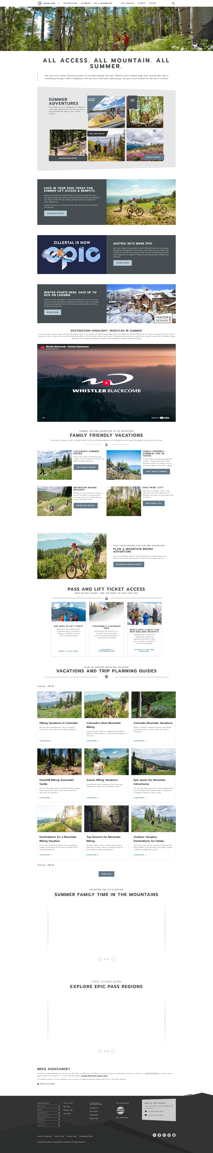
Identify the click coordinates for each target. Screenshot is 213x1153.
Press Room (94, 1111)
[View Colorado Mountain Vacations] (153, 705)
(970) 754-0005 (152, 1073)
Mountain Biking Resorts (85, 488)
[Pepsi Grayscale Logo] (121, 1110)
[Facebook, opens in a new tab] (158, 1135)
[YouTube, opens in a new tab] (173, 1135)
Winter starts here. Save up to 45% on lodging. (70, 293)
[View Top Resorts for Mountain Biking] (106, 818)
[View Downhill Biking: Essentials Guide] (59, 761)
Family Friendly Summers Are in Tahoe (154, 453)
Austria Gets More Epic (132, 244)
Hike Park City (153, 487)
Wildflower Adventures (105, 951)
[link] (106, 927)
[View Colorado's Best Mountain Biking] (106, 705)
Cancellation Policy (86, 1136)
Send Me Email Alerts (156, 1111)
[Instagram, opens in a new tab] (168, 1135)
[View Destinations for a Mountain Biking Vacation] (59, 818)
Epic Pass (66, 1107)
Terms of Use (59, 1136)
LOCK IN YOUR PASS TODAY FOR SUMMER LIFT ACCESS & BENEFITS (69, 189)
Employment (94, 1115)
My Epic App (68, 1110)
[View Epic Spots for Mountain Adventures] (153, 761)
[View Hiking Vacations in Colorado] (59, 705)
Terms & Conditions (44, 1136)
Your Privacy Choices (107, 1136)
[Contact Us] (153, 1135)
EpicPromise (94, 1118)
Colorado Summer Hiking (86, 452)
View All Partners (122, 1118)
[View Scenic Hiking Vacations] (106, 761)
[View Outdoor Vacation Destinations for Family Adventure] (153, 818)
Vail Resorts (94, 1108)
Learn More (44, 741)
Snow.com (67, 1114)
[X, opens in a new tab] (163, 1135)
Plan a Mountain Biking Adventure (133, 550)
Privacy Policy (72, 1136)
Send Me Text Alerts (155, 1115)
